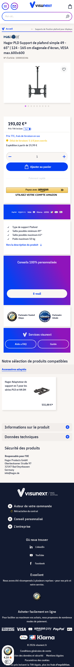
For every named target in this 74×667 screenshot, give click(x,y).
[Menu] (5, 6)
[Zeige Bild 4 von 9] (34, 106)
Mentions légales (55, 655)
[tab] (14, 369)
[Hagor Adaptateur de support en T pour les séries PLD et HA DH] (41, 391)
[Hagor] (37, 37)
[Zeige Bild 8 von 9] (45, 106)
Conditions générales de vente (35, 651)
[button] (37, 191)
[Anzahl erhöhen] (64, 156)
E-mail (37, 293)
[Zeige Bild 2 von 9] (28, 106)
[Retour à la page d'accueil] (37, 6)
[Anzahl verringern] (10, 156)
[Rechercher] (67, 16)
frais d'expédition (60, 664)
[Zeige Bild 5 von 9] (37, 106)
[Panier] (70, 6)
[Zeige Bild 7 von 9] (42, 106)
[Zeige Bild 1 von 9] (25, 106)
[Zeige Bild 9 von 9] (48, 106)
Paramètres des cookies (37, 660)
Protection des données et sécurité (25, 655)
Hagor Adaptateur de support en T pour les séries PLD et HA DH (16, 385)
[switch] (8, 662)
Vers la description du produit (22, 244)
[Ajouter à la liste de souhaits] (64, 69)
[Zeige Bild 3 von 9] (31, 106)
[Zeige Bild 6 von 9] (40, 106)
